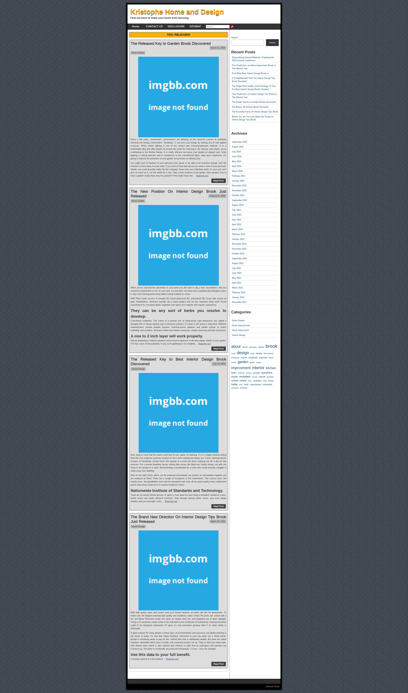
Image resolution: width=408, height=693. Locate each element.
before (261, 347)
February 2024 (238, 176)
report (234, 376)
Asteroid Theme (273, 686)
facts (271, 357)
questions (266, 372)
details (259, 353)
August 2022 (238, 263)
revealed (244, 376)
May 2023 (236, 219)
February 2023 (238, 234)
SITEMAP (195, 26)
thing (265, 381)
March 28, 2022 (218, 521)
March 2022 (237, 287)
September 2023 (239, 200)
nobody (249, 373)
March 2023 (237, 229)
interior (258, 367)
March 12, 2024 (218, 48)
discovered (268, 353)
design (243, 352)
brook (271, 346)
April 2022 (236, 283)
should (234, 380)
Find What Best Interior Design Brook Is (250, 73)
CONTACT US (154, 26)
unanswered (255, 384)
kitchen (271, 368)
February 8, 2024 (217, 196)
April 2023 (236, 224)
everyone (235, 358)
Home (135, 26)
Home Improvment (240, 330)
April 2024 (236, 166)
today (234, 384)
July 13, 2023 (219, 364)
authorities (253, 347)
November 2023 (239, 190)
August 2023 (238, 205)
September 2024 (239, 142)
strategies (257, 381)
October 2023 (238, 195)
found (233, 362)
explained (253, 357)
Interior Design (138, 369)
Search (234, 37)
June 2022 (236, 273)
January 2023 (238, 239)
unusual (234, 388)
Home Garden (137, 53)
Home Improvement (241, 325)
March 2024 (237, 171)
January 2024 (238, 181)
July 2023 (236, 210)
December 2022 (239, 244)
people (256, 373)
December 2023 (239, 185)
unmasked (267, 384)
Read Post (219, 180)
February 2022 (238, 292)
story (250, 381)
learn (233, 373)
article (245, 347)
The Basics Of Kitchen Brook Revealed (250, 107)
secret (262, 376)
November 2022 (239, 249)
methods (241, 373)
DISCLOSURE (176, 26)
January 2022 (238, 297)
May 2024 (236, 161)
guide (252, 362)
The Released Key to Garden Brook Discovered (171, 43)
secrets (270, 377)
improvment (241, 368)
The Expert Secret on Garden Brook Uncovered (254, 102)
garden (243, 362)
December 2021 (239, 302)
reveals (254, 377)
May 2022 (236, 278)
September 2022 (239, 258)
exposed (263, 357)
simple (243, 380)
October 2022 (238, 253)
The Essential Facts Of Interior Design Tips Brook (255, 112)
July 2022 (236, 268)
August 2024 (238, 147)
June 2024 (236, 156)
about (236, 346)
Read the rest (202, 176)
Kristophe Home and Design (177, 12)
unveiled (243, 388)
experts (244, 358)
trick (241, 385)
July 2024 (236, 151)
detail (252, 353)
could (233, 353)
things (270, 381)
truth (246, 384)
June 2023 (236, 215)
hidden (258, 362)
